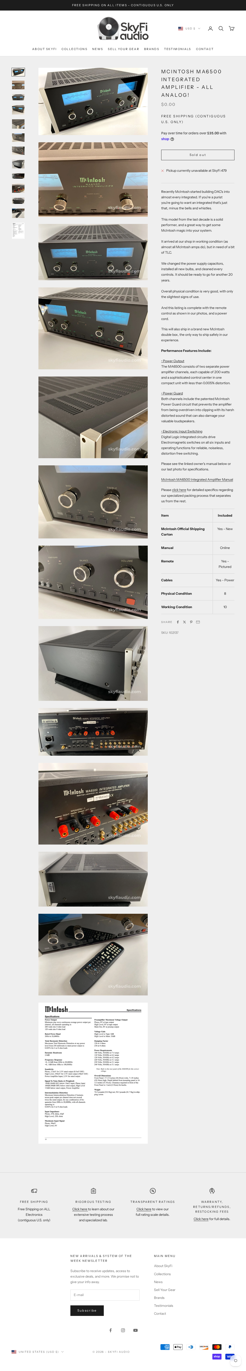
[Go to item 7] (18, 150)
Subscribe (87, 1310)
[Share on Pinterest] (191, 622)
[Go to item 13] (18, 230)
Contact (205, 49)
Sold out (198, 155)
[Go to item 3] (18, 97)
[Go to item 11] (18, 200)
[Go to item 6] (18, 137)
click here (179, 490)
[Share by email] (198, 622)
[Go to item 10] (18, 188)
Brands (151, 49)
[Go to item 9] (18, 176)
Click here (80, 1209)
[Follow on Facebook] (110, 1330)
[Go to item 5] (18, 124)
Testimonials (177, 49)
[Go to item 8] (18, 164)
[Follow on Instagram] (123, 1330)
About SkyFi (44, 49)
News (97, 49)
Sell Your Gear (123, 49)
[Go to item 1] (18, 72)
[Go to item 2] (18, 85)
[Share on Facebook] (178, 622)
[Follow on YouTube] (135, 1330)
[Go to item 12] (18, 213)
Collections (74, 49)
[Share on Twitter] (184, 622)
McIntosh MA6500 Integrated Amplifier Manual (197, 479)
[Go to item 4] (18, 110)
